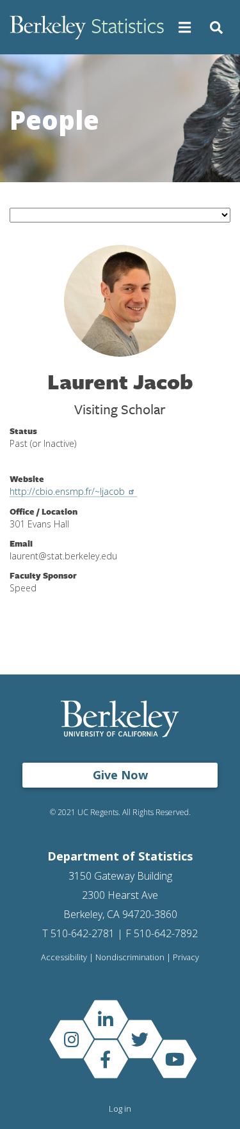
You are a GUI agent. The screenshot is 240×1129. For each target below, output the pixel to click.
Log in (120, 1108)
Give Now (120, 775)
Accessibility (64, 957)
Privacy (186, 957)
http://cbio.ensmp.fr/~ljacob (67, 491)
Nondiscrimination (129, 957)
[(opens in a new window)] (105, 1019)
